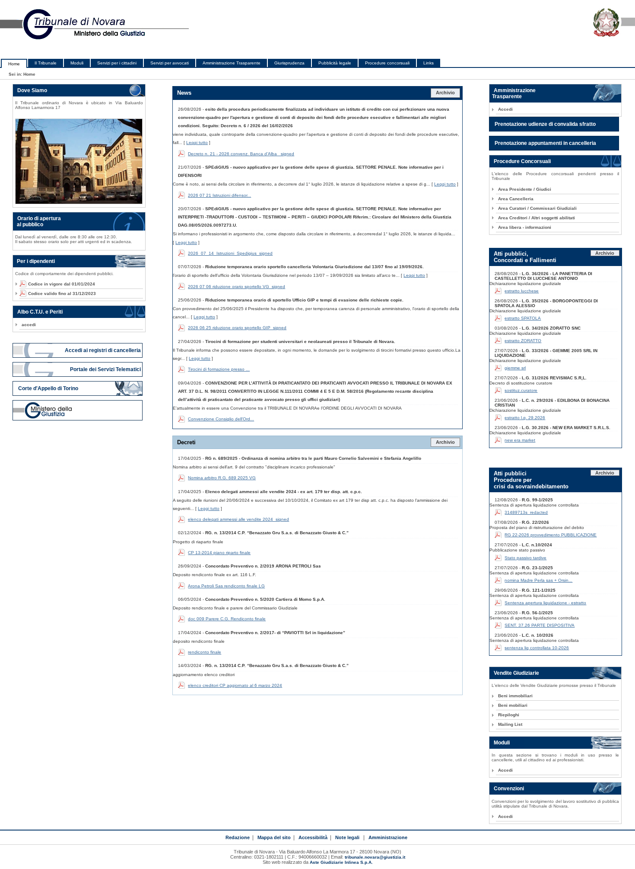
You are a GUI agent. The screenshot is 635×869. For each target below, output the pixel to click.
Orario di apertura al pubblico (37, 221)
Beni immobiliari (515, 695)
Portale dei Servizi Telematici (106, 369)
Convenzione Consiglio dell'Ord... (221, 419)
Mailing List (510, 724)
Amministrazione (387, 837)
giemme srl (515, 368)
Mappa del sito (274, 837)
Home (14, 63)
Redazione (237, 837)
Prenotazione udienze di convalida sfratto (545, 124)
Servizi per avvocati (169, 63)
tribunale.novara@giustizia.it (375, 857)
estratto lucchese (522, 291)
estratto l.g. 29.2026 (525, 417)
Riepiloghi (508, 714)
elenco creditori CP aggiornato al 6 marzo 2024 (235, 685)
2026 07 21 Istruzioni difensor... (219, 195)
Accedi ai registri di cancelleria (103, 350)
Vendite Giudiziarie (516, 673)
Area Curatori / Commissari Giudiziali (537, 208)
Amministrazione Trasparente (231, 63)
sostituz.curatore (521, 390)
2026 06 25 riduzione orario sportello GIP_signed (237, 327)
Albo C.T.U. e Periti (40, 312)
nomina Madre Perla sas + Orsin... (538, 580)
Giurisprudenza (289, 63)
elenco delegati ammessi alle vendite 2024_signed (238, 519)
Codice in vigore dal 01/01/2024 (58, 284)
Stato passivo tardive (525, 557)
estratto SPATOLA (523, 318)
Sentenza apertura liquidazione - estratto (545, 602)
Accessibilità (312, 837)
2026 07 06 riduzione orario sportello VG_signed (236, 286)
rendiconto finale (204, 652)
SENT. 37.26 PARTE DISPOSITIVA (540, 625)
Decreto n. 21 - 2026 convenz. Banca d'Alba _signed (241, 153)
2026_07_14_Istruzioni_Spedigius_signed (230, 253)
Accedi (505, 109)
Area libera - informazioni (524, 227)
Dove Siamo (32, 90)
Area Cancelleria (515, 198)
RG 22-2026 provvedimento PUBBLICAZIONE (551, 534)
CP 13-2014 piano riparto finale (219, 552)
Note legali (347, 837)
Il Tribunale (46, 63)
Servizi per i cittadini (117, 63)
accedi (29, 324)
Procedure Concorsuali (522, 161)
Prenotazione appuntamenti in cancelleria (545, 143)
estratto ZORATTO (523, 340)
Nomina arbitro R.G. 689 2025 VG (222, 477)
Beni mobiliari (512, 705)
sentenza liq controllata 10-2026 (537, 647)
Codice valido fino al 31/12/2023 (59, 293)
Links (428, 63)
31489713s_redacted (526, 512)
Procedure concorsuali (387, 63)
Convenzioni (509, 789)
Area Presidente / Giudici (524, 189)
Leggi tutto (197, 142)
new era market (520, 440)
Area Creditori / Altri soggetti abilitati (536, 217)
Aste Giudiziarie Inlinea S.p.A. (341, 862)
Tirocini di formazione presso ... (219, 369)
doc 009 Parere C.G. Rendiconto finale (227, 618)
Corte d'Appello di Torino (48, 388)
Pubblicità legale (334, 63)
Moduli (76, 63)
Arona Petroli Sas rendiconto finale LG (226, 586)
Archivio (445, 92)
